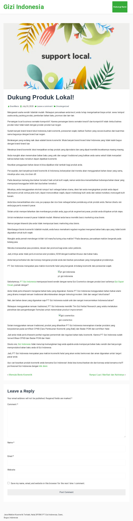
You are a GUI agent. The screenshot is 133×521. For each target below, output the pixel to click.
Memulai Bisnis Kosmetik (20, 374)
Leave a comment (45, 106)
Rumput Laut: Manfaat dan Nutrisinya (106, 374)
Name (10, 442)
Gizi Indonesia (24, 7)
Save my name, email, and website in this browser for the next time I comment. (48, 483)
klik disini (43, 366)
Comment (12, 404)
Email (10, 456)
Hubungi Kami (120, 7)
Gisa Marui (14, 106)
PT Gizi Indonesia (28, 281)
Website (11, 469)
